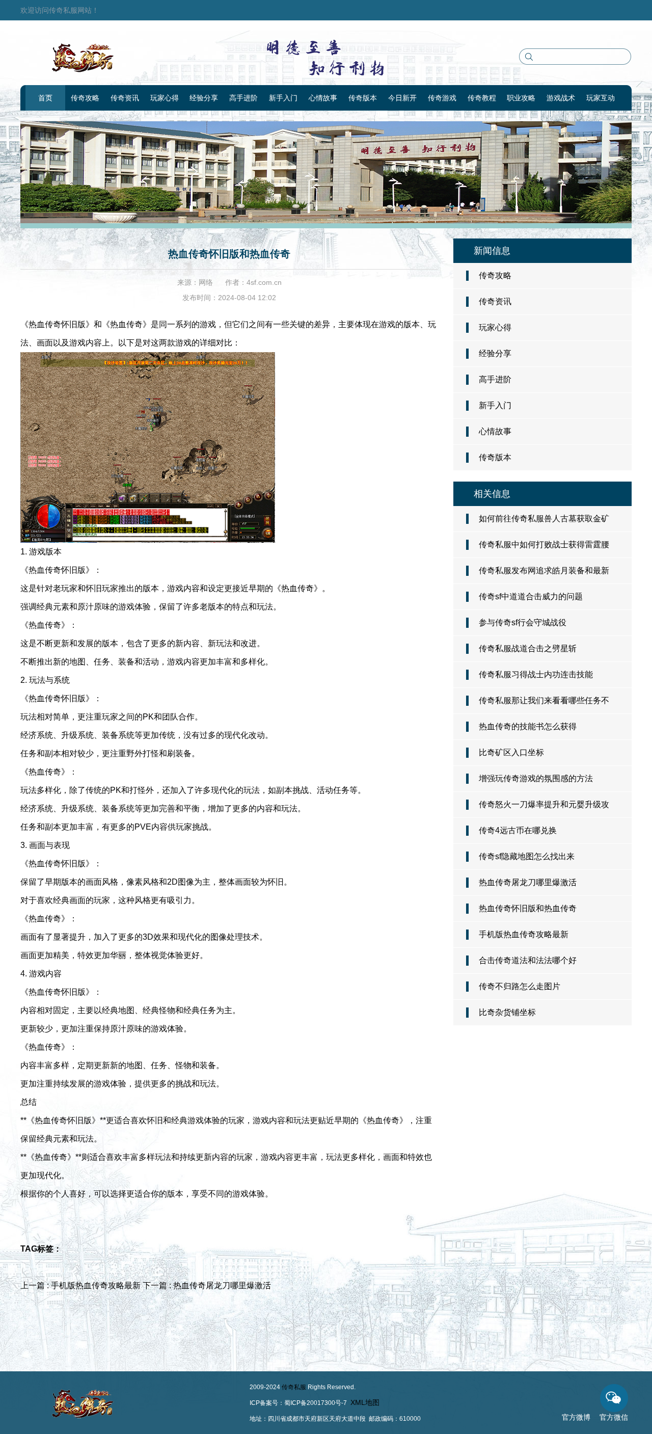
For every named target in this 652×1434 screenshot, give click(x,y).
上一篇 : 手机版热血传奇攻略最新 (81, 1285)
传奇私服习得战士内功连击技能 (536, 674)
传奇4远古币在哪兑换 (518, 830)
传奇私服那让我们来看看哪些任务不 (544, 700)
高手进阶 (243, 98)
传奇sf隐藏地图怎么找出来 (527, 856)
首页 (45, 98)
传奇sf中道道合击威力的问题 (531, 596)
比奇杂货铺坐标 (507, 1012)
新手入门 (283, 98)
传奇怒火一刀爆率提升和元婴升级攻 (544, 804)
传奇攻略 (85, 98)
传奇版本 (362, 98)
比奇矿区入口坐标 (511, 752)
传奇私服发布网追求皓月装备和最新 (544, 570)
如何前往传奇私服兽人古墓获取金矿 (544, 518)
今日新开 (402, 98)
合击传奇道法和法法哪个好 (528, 960)
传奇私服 (294, 1387)
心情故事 (323, 98)
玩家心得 (164, 98)
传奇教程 (482, 98)
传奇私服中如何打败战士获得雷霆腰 (544, 544)
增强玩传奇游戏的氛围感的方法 (536, 778)
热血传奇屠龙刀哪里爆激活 (528, 882)
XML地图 (364, 1402)
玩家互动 (600, 98)
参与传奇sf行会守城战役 (522, 622)
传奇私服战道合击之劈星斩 (528, 648)
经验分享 (203, 98)
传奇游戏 (442, 98)
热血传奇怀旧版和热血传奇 (528, 908)
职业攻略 (521, 98)
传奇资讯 (125, 98)
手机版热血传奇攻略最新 (523, 934)
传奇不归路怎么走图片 (519, 986)
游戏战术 (561, 98)
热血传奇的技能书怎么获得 (528, 726)
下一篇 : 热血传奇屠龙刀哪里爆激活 (207, 1285)
